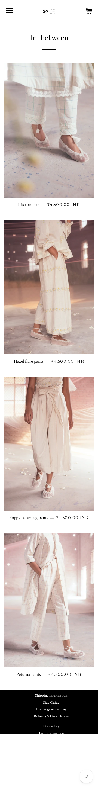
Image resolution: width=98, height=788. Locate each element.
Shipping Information (51, 695)
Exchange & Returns (51, 709)
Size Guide (51, 702)
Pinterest (53, 763)
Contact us (51, 726)
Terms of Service (51, 733)
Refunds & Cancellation (51, 716)
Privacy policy (51, 746)
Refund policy (51, 740)
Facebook (53, 756)
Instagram (53, 770)
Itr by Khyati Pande (57, 780)
